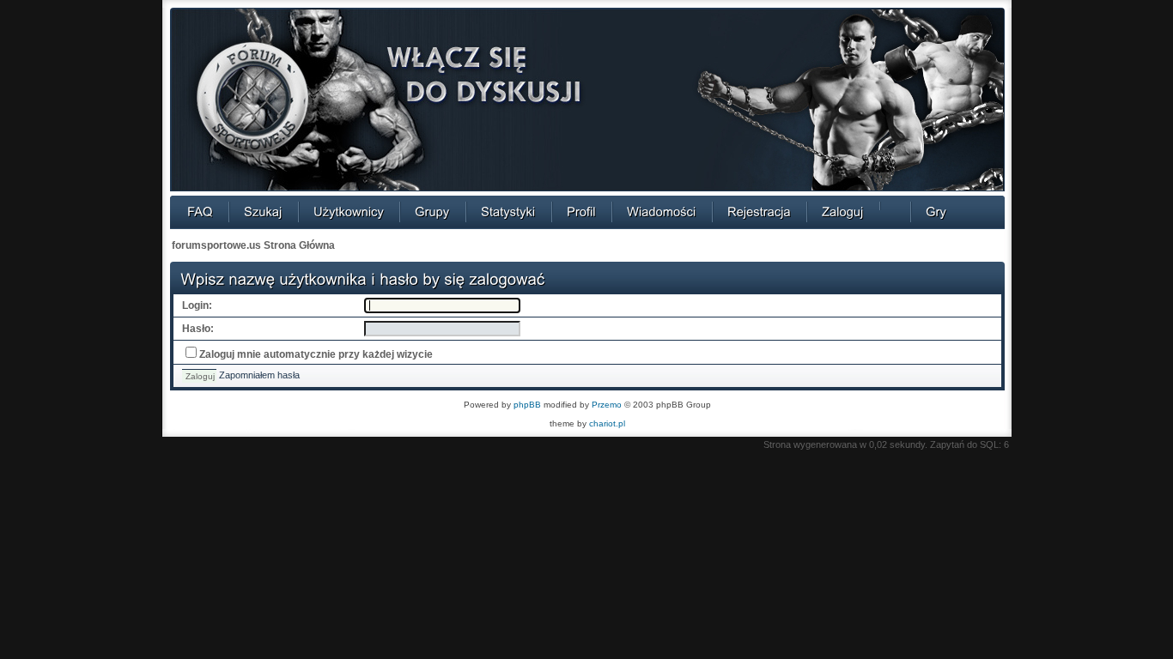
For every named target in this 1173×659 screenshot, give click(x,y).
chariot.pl (607, 423)
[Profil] (581, 211)
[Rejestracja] (759, 211)
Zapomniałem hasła (259, 375)
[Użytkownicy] (348, 211)
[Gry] (936, 211)
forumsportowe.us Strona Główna (253, 245)
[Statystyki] (508, 211)
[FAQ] (200, 211)
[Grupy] (432, 211)
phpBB (527, 404)
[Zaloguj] (843, 211)
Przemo (607, 404)
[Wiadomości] (661, 211)
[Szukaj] (263, 211)
